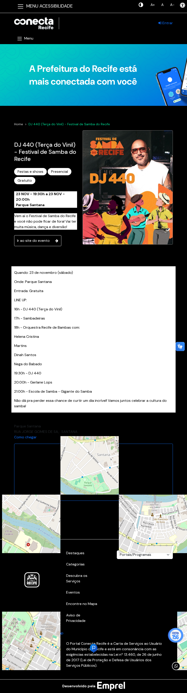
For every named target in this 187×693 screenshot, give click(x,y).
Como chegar (25, 437)
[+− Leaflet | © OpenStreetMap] (93, 472)
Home (18, 124)
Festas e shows (30, 171)
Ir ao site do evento (33, 240)
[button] (93, 648)
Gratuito (25, 180)
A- (172, 4)
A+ (153, 4)
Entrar (167, 23)
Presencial (59, 171)
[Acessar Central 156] (175, 635)
